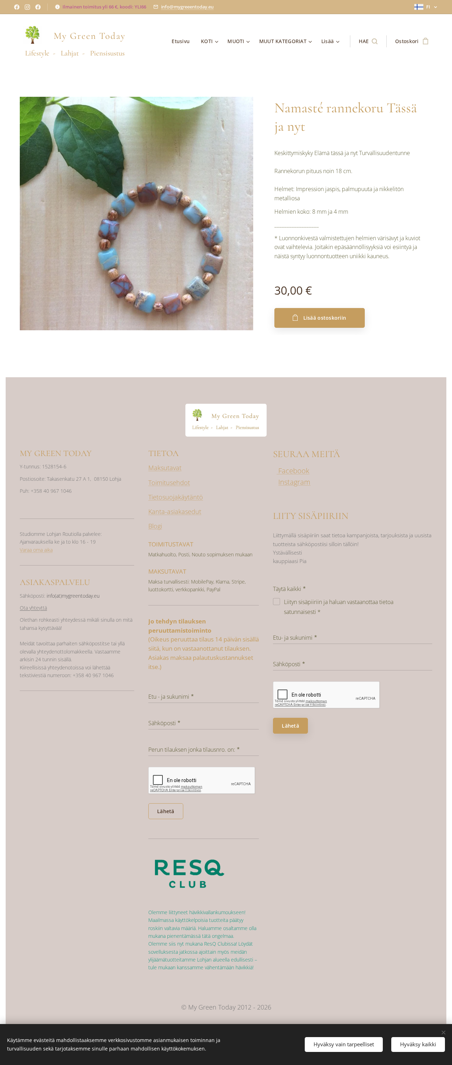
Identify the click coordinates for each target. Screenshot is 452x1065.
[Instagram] (27, 7)
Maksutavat (165, 467)
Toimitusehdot (169, 482)
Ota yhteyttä (33, 607)
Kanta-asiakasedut (174, 511)
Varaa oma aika (36, 549)
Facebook (292, 470)
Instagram (294, 482)
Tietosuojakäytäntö (175, 497)
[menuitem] (182, 41)
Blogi (155, 526)
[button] (368, 41)
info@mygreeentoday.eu (187, 7)
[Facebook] (16, 7)
